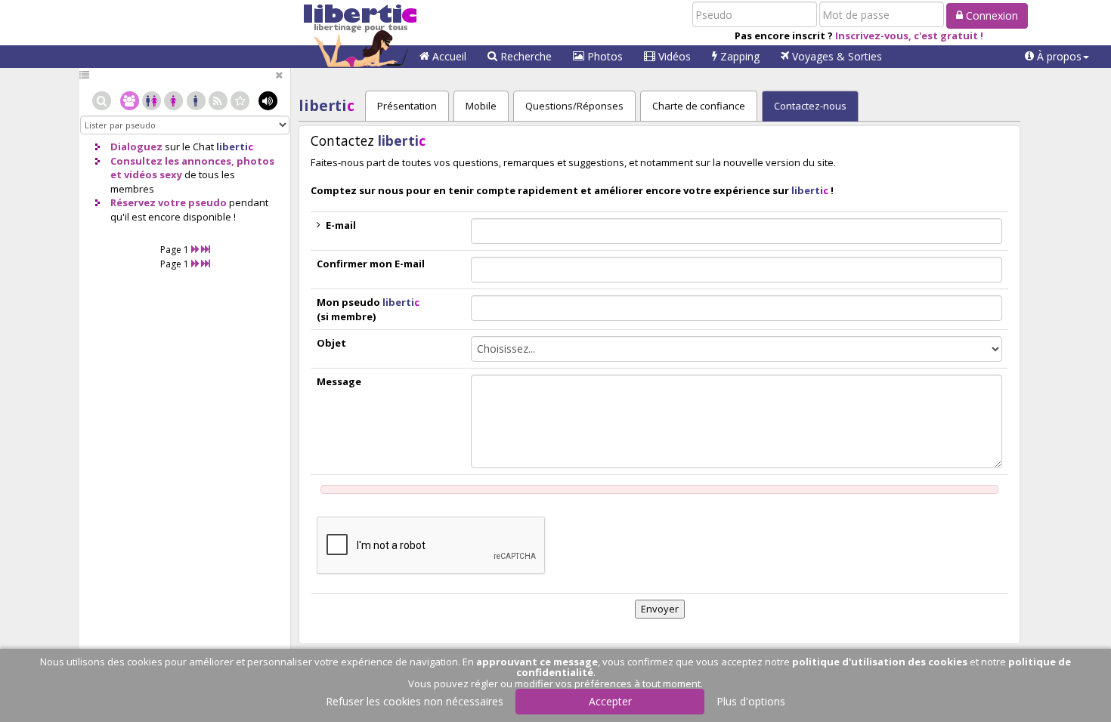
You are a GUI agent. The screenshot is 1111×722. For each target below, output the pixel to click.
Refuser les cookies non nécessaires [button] (414, 701)
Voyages (835, 56)
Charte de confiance (698, 106)
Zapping (738, 56)
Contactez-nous (810, 106)
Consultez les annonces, (172, 161)
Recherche (524, 56)
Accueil (447, 56)
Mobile (481, 106)
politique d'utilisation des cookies (879, 661)
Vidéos (673, 56)
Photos (603, 56)
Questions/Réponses (574, 106)
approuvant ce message (537, 661)
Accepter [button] (610, 701)
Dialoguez (136, 146)
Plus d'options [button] (750, 701)
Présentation (407, 106)
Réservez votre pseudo (168, 202)
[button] (1057, 56)
